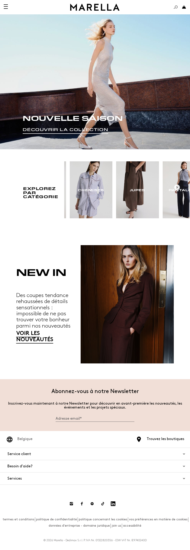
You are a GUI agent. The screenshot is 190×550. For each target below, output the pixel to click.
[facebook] (81, 503)
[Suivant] (177, 187)
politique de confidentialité (56, 519)
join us (116, 525)
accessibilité (132, 525)
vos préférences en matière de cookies (158, 519)
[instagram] (71, 503)
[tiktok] (102, 503)
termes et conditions (18, 519)
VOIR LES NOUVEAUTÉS (34, 336)
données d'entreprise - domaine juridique (79, 525)
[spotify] (92, 503)
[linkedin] (113, 503)
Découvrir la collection (65, 130)
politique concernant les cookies (103, 519)
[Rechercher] (175, 7)
